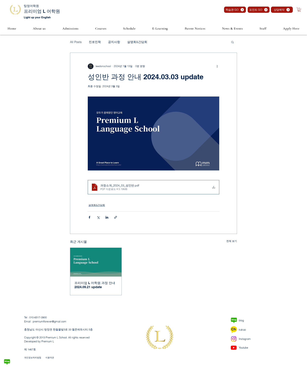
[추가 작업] (217, 66)
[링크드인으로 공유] (107, 217)
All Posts (76, 42)
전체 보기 (231, 241)
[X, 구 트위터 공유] (98, 217)
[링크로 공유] (115, 217)
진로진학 (95, 42)
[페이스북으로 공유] (89, 217)
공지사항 (114, 42)
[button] (299, 9)
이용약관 (49, 357)
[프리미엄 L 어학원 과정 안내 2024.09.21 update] (96, 262)
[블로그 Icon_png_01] (7, 362)
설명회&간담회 (137, 42)
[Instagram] (233, 338)
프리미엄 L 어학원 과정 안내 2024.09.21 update (94, 285)
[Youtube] (233, 347)
